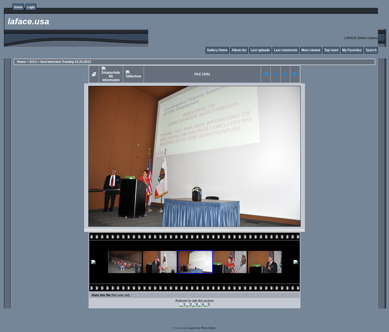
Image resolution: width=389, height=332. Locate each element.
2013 (33, 62)
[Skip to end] (295, 74)
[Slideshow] (133, 74)
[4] (201, 305)
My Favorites (352, 50)
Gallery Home (217, 50)
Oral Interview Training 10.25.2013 (65, 62)
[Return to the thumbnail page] (94, 74)
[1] (182, 305)
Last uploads (260, 50)
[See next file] (285, 74)
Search (371, 50)
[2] (189, 305)
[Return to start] (265, 74)
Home (18, 7)
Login (31, 7)
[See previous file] (275, 74)
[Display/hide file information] (111, 74)
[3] (195, 305)
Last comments (285, 50)
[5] (207, 305)
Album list (239, 50)
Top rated (331, 50)
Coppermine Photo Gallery (201, 328)
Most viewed (310, 50)
